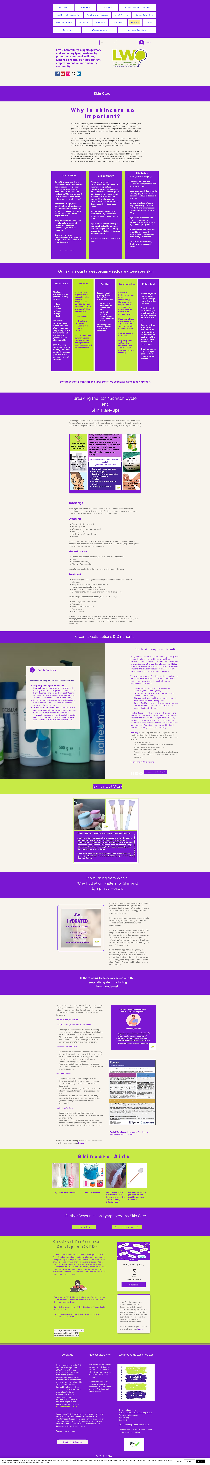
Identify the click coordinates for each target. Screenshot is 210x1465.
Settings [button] (179, 1461)
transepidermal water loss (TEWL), (162, 664)
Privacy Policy (44, 1462)
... (77, 1406)
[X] (73, 74)
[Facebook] (57, 74)
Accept (200, 1461)
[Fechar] (207, 1461)
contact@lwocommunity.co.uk (136, 1425)
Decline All (189, 1461)
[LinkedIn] (79, 74)
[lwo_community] (68, 74)
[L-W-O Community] (63, 74)
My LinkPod (135, 1432)
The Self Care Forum (118, 1132)
